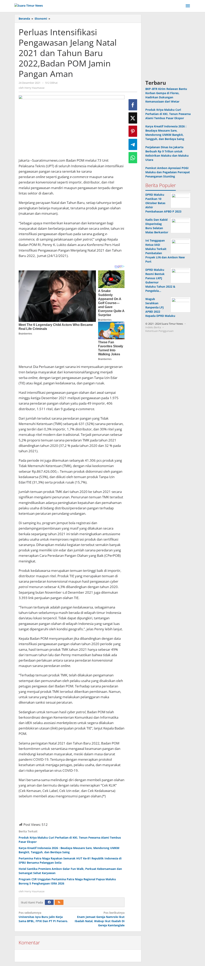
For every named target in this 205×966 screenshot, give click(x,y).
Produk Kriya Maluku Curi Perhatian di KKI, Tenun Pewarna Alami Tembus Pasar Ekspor (168, 114)
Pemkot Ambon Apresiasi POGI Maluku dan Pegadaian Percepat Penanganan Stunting (167, 172)
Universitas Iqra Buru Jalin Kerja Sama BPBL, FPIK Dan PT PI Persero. (43, 917)
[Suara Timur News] (28, 5)
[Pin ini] (133, 131)
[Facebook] (49, 902)
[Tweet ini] (133, 118)
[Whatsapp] (133, 157)
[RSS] (59, 902)
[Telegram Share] (133, 144)
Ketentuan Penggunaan (159, 331)
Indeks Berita (153, 327)
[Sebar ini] (133, 104)
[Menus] (188, 6)
